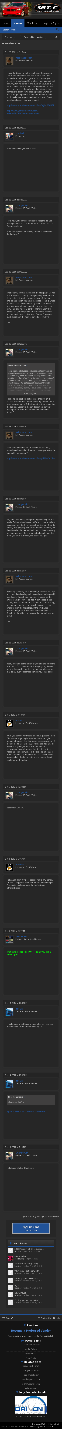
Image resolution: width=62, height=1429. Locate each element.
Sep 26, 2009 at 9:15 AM (15, 52)
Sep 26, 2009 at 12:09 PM (16, 344)
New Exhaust (20, 1292)
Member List (31, 1353)
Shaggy (17, 1258)
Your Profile (31, 1358)
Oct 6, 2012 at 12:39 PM (15, 787)
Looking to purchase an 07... (27, 1278)
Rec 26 (19, 1008)
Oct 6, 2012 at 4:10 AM (15, 715)
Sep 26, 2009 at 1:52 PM (15, 570)
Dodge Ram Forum (31, 1370)
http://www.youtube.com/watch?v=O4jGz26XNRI (30, 105)
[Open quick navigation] (56, 37)
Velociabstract (23, 57)
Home (6, 23)
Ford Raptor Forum (31, 1379)
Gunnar (17, 1251)
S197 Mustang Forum (31, 1384)
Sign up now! (31, 1228)
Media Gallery (31, 1349)
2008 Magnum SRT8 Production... (29, 1249)
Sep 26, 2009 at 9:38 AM (15, 127)
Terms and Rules (39, 1424)
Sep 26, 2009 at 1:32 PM (15, 426)
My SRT (17, 1285)
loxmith (19, 720)
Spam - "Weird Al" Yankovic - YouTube (26, 1111)
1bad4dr (20, 133)
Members (32, 23)
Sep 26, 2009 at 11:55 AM (16, 272)
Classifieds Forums (31, 1344)
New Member (20, 1256)
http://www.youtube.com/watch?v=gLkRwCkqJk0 (31, 458)
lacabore (18, 1266)
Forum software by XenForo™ (14, 1426)
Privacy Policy (54, 1424)
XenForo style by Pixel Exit (40, 1426)
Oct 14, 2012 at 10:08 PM (16, 1003)
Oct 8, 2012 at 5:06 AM (15, 859)
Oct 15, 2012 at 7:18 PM (15, 1147)
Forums (18, 23)
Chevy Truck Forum (31, 1366)
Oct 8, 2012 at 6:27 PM (15, 931)
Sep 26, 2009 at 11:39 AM (16, 199)
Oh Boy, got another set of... (27, 1300)
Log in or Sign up (51, 23)
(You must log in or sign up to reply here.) (41, 1216)
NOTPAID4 (21, 936)
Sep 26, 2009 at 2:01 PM (15, 642)
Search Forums (9, 29)
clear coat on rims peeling (26, 1263)
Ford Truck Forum (31, 1375)
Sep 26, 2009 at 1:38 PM (15, 498)
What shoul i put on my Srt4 (26, 1271)
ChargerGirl (21, 205)
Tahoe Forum (31, 1388)
